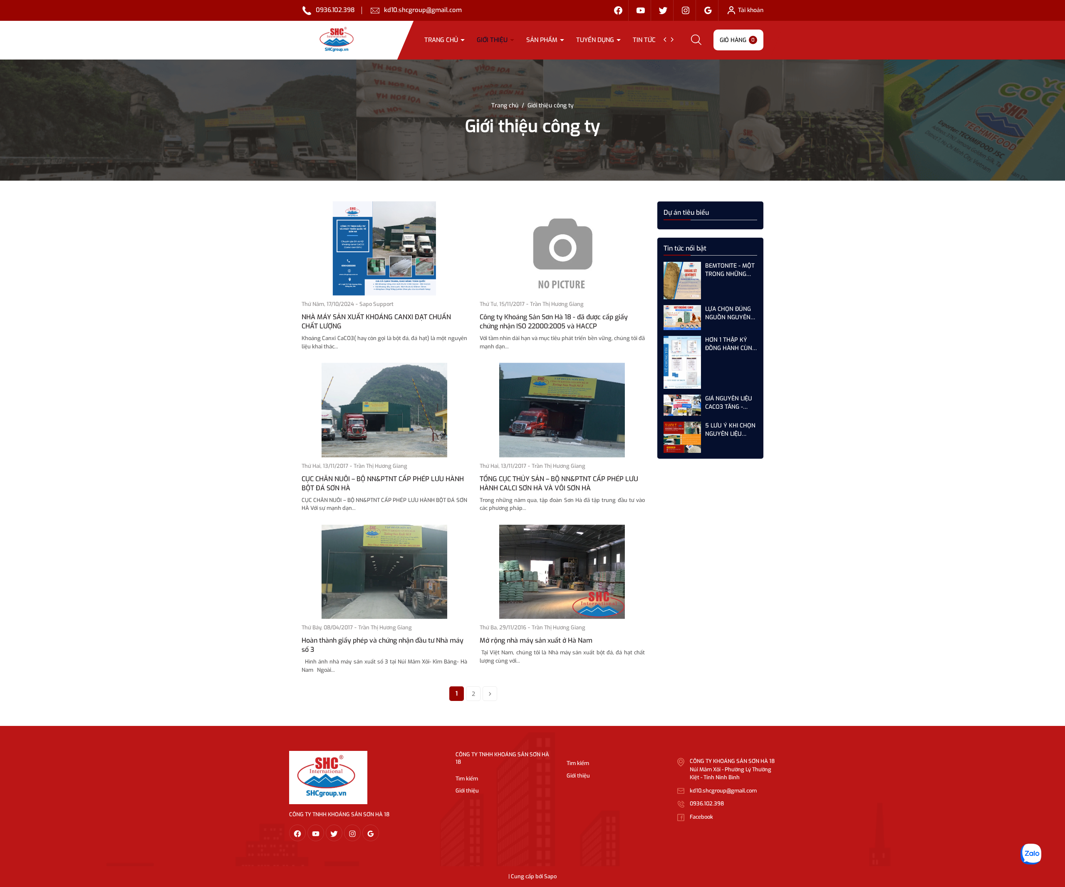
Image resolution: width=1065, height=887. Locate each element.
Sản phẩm (542, 40)
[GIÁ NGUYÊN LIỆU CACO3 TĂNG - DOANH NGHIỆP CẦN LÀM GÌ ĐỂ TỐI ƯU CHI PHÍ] (682, 405)
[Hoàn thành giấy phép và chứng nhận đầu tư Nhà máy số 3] (384, 572)
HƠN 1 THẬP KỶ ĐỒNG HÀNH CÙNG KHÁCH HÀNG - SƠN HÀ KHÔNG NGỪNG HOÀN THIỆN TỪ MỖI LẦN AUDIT (730, 344)
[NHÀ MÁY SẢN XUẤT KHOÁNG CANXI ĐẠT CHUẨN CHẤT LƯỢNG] (384, 248)
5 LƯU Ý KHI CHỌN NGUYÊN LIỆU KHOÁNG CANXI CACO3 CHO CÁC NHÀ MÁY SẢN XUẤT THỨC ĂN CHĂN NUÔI (730, 430)
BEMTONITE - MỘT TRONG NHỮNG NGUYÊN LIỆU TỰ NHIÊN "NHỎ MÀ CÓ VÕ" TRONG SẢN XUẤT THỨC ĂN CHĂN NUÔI (730, 270)
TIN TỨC (645, 40)
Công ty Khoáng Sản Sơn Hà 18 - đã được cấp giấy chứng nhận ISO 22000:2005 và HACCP (554, 321)
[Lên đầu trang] (1052, 834)
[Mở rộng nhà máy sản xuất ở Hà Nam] (562, 572)
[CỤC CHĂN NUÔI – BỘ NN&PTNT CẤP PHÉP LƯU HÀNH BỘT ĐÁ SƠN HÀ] (384, 410)
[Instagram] (685, 10)
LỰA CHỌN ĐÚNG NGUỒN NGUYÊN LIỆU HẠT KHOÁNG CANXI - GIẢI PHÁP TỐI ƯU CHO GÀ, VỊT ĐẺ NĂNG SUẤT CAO (730, 313)
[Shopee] (663, 10)
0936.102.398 (335, 10)
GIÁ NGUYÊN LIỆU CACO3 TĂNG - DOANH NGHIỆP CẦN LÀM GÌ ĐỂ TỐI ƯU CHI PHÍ (730, 403)
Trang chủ (442, 40)
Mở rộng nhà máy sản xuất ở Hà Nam (536, 640)
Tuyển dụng (596, 40)
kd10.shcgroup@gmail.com (423, 10)
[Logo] (328, 777)
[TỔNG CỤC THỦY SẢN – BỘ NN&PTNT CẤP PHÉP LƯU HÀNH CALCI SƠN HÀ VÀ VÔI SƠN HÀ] (562, 410)
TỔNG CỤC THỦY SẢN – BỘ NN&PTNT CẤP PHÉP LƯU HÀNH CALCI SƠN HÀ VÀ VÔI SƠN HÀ (559, 483)
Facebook (701, 816)
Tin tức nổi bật (685, 248)
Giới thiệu (493, 40)
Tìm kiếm (467, 778)
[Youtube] (640, 10)
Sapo (550, 876)
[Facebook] (618, 10)
